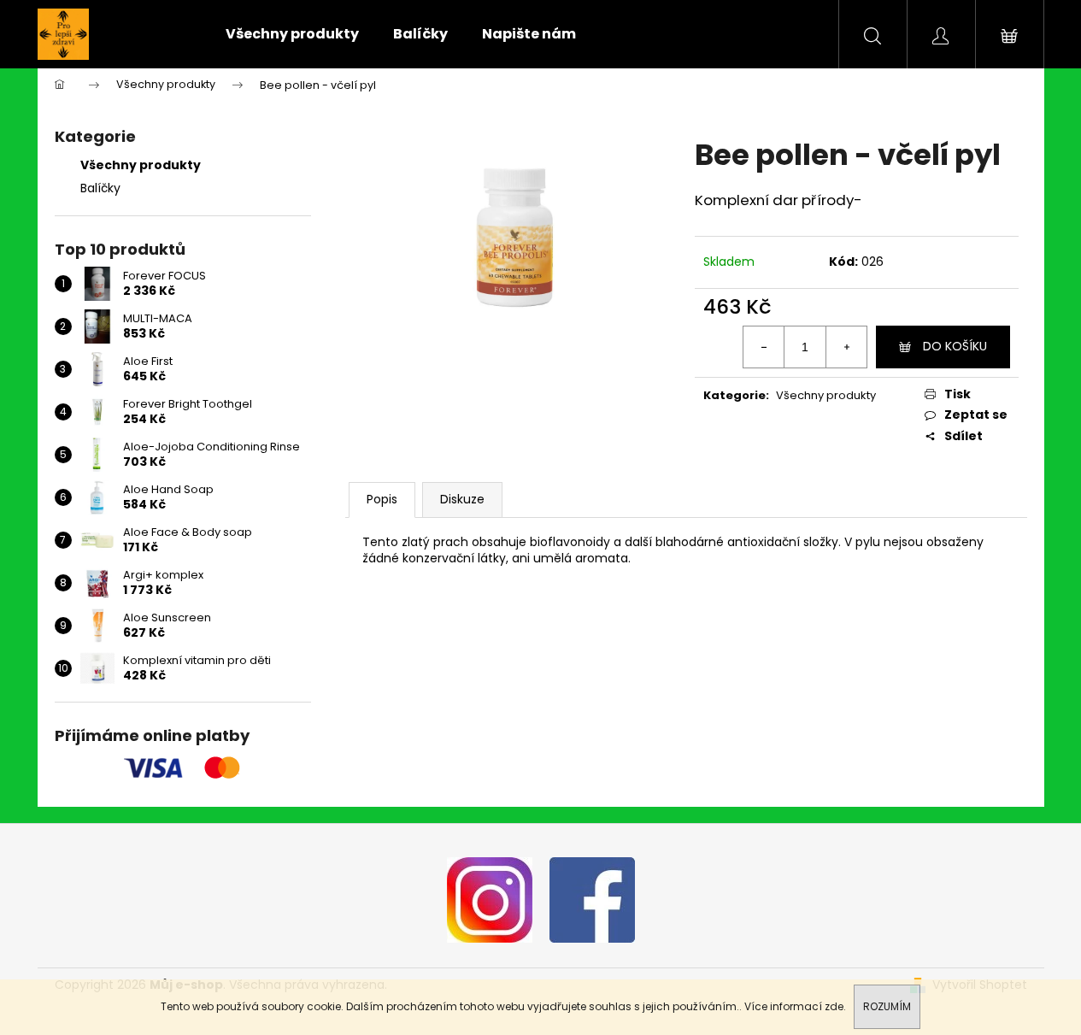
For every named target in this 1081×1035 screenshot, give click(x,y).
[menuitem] (292, 34)
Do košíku (955, 346)
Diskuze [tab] (462, 499)
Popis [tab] (382, 499)
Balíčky (100, 188)
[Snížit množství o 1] (763, 347)
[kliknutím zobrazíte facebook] (592, 899)
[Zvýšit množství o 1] (846, 347)
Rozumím (887, 1006)
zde (834, 1006)
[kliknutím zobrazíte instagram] (489, 899)
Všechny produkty (140, 164)
